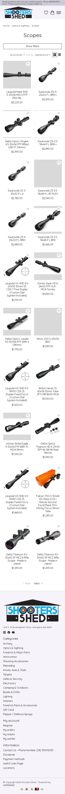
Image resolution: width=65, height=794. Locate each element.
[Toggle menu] (59, 12)
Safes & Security (12, 678)
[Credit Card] (32, 789)
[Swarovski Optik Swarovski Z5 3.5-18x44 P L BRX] (48, 220)
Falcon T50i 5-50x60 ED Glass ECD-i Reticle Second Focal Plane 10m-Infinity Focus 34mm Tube (48, 503)
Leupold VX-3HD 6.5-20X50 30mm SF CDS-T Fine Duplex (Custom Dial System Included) (17, 289)
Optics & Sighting (20, 25)
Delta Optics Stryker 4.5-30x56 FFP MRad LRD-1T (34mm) (17, 144)
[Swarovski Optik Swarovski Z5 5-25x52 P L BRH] (17, 220)
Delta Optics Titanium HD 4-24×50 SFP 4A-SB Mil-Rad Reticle (48, 448)
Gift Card (8, 709)
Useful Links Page (13, 763)
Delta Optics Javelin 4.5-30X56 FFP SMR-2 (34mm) (17, 341)
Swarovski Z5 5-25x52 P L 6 (17, 192)
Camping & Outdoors (15, 687)
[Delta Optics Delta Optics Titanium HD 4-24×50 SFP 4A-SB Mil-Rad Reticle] (48, 426)
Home (6, 25)
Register (8, 725)
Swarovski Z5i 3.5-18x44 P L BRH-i (48, 143)
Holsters (8, 700)
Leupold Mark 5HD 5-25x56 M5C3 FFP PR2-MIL (17, 94)
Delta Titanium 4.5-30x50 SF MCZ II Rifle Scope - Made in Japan (17, 559)
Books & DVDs (11, 692)
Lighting (7, 696)
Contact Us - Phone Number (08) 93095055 (28, 750)
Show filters (32, 46)
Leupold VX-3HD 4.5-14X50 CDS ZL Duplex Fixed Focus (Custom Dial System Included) (17, 394)
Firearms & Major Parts (16, 652)
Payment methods (14, 759)
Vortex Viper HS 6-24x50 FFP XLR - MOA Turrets (48, 286)
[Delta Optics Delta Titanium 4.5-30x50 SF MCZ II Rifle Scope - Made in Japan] (17, 537)
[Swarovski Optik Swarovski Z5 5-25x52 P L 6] (17, 173)
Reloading (9, 665)
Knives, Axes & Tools (14, 670)
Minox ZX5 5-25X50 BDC (48, 340)
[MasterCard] (37, 789)
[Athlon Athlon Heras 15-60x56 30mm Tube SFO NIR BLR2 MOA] (48, 371)
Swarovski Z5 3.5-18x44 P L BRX (48, 238)
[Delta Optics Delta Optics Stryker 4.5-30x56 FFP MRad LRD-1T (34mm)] (17, 124)
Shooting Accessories (15, 661)
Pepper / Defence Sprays (17, 714)
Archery (7, 643)
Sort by (29, 55)
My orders (9, 729)
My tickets (9, 734)
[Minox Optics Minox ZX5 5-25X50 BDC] (48, 321)
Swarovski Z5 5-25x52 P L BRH (17, 238)
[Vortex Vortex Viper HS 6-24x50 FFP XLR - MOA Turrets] (48, 266)
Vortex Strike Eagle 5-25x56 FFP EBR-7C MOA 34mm (17, 446)
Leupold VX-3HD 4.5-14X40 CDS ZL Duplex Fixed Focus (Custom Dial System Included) (17, 502)
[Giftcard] (27, 789)
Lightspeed (8, 784)
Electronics (9, 683)
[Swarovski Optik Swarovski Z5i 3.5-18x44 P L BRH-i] (48, 124)
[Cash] (22, 789)
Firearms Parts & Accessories (20, 705)
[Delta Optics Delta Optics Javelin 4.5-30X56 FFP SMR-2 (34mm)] (17, 321)
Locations (9, 767)
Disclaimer (9, 754)
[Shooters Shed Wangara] (18, 12)
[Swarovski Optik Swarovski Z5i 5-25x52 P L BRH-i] (48, 75)
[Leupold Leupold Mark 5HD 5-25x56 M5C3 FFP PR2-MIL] (17, 75)
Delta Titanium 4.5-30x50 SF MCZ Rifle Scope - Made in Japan (48, 559)
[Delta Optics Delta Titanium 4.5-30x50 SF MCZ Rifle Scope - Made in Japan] (48, 537)
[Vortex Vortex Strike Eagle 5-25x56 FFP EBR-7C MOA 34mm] (17, 426)
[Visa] (42, 789)
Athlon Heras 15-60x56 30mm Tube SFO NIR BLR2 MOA (48, 391)
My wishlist (9, 738)
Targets (7, 674)
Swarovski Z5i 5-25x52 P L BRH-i (47, 93)
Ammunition (10, 656)
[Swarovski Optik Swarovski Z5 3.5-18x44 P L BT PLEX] (48, 173)
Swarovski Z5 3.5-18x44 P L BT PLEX (48, 192)
